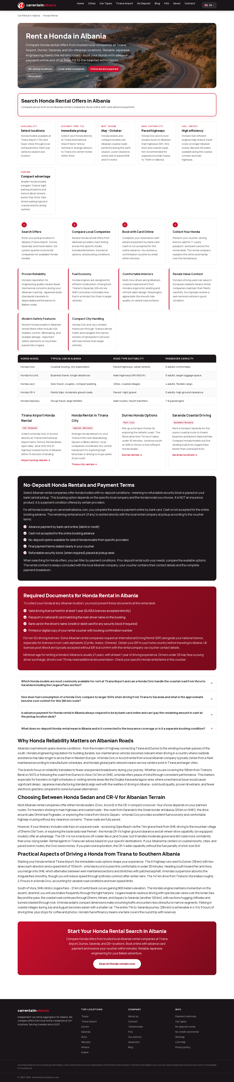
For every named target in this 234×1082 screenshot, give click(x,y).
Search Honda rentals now (117, 964)
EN (209, 5)
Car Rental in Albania (29, 15)
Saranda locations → (184, 454)
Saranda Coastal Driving (191, 415)
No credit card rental (187, 1031)
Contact (190, 3)
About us (133, 1016)
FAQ (166, 3)
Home (80, 3)
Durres (85, 1026)
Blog (157, 3)
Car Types (106, 3)
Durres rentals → (132, 454)
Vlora (84, 1036)
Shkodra (85, 1042)
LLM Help (180, 1042)
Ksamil (84, 1052)
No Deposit (144, 3)
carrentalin (33, 1010)
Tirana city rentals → (84, 464)
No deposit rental (185, 1026)
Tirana (84, 1016)
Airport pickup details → (35, 460)
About (177, 3)
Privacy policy (182, 1047)
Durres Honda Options (139, 415)
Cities (91, 3)
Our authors (134, 1036)
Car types (180, 1021)
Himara (85, 1047)
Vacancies (134, 1042)
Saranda (85, 1031)
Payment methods (185, 1016)
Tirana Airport (124, 3)
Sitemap (180, 1036)
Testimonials (135, 1026)
